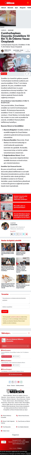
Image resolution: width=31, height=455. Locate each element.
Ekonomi (10, 7)
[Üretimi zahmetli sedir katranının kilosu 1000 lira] (8, 247)
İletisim (13, 385)
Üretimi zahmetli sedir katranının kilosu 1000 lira (7, 253)
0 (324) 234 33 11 (7, 365)
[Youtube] (26, 234)
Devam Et (12, 231)
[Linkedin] (23, 234)
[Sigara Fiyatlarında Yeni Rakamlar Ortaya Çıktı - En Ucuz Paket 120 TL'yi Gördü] (8, 278)
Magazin (23, 7)
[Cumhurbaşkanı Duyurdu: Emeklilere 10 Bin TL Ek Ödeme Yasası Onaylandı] (15, 63)
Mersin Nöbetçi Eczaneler (6, 416)
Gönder (4, 311)
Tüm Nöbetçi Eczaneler (16, 374)
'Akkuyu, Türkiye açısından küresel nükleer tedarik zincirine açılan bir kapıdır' (21, 269)
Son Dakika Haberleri (23, 427)
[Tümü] (29, 333)
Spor (16, 7)
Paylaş (4, 73)
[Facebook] (14, 234)
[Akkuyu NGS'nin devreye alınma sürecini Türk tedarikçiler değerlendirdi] (23, 278)
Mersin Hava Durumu (23, 415)
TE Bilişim (19, 448)
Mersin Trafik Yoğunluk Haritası (8, 422)
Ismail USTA (13, 224)
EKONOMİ (10, 30)
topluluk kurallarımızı (15, 316)
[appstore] (15, 435)
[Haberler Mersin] (9, 3)
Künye (8, 385)
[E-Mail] (11, 234)
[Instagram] (20, 234)
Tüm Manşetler (7, 427)
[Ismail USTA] (5, 226)
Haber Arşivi (6, 430)
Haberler (3, 30)
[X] (12, 382)
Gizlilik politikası (20, 385)
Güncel (3, 7)
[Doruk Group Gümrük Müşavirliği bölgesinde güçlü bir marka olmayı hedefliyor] (8, 261)
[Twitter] (17, 234)
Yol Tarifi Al (16, 356)
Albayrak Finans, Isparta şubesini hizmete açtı (21, 253)
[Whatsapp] (21, 382)
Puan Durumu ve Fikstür (24, 421)
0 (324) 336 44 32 (7, 356)
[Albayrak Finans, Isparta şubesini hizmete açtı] (23, 247)
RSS (4, 442)
